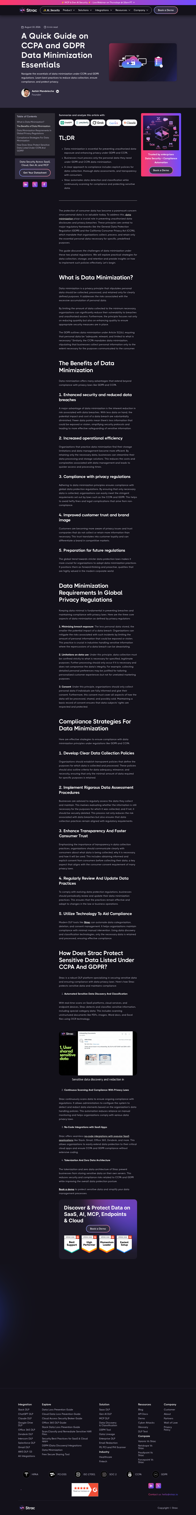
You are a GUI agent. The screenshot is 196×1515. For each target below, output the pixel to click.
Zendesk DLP (25, 1434)
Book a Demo (166, 10)
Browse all (164, 1277)
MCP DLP (104, 1418)
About (167, 1414)
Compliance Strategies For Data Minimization (33, 139)
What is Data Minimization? (30, 122)
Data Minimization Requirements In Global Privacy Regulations (34, 132)
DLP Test (143, 1431)
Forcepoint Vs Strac (145, 1461)
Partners (168, 1418)
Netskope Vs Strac (145, 1447)
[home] (28, 10)
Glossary (143, 1427)
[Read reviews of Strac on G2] (85, 1489)
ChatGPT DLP (25, 1414)
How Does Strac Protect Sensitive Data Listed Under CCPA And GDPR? (33, 148)
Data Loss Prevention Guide (57, 1409)
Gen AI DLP (105, 1414)
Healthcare (105, 1457)
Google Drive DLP (25, 1424)
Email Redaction (108, 1443)
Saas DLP (104, 1409)
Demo (141, 1418)
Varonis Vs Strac (147, 1441)
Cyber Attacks (146, 1422)
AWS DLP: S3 (25, 1451)
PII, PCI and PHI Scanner (112, 1447)
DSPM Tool (105, 1430)
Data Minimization (52, 1450)
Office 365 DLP (26, 1430)
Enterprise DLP (107, 1438)
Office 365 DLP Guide (54, 1422)
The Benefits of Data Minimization (33, 126)
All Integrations (26, 1456)
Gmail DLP (24, 1447)
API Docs (143, 1414)
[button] (69, 10)
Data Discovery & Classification (108, 1424)
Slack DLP (23, 1409)
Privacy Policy (168, 1428)
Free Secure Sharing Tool (56, 1454)
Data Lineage (107, 1434)
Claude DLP (25, 1418)
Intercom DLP (25, 1438)
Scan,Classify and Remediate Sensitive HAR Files (66, 1433)
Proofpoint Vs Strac (145, 1454)
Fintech (103, 1461)
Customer (169, 1409)
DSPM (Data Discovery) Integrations (62, 1445)
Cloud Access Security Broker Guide (62, 1418)
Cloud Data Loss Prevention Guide (61, 1414)
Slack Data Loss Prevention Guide (61, 1427)
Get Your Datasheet (35, 172)
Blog (140, 1409)
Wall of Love (171, 1422)
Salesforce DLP (26, 1443)
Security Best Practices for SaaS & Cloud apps (65, 1440)
